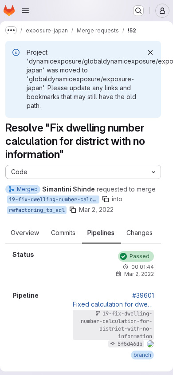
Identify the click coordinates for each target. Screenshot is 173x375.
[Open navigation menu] (25, 11)
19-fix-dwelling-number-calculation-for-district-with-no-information (54, 199)
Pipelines (100, 232)
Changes (139, 232)
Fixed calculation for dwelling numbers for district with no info (113, 304)
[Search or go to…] (138, 10)
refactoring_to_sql (37, 210)
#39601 (143, 295)
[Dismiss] (150, 52)
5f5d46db (130, 343)
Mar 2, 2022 (96, 209)
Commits (63, 232)
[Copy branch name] (105, 199)
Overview (25, 232)
